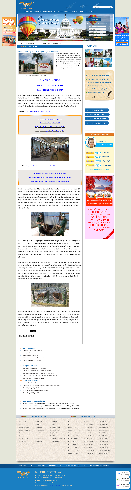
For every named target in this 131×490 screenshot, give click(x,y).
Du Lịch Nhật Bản (54, 424)
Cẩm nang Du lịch (55, 465)
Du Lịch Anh (22, 421)
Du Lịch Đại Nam (72, 447)
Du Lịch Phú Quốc (88, 441)
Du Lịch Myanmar (39, 436)
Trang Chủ (28, 11)
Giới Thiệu (37, 11)
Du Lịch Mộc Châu (104, 430)
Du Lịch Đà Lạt (72, 427)
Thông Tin (83, 11)
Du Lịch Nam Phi (39, 438)
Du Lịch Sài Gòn (103, 444)
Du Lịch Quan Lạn (73, 441)
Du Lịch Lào (53, 436)
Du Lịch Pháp (53, 421)
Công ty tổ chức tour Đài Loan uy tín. (32, 350)
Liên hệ (83, 465)
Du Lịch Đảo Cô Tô (89, 450)
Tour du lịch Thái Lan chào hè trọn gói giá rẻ (34, 368)
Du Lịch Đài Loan (39, 433)
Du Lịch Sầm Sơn (73, 438)
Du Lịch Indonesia (24, 436)
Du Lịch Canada (39, 421)
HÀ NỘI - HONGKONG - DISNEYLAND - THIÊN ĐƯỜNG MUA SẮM (40, 375)
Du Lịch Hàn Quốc (24, 427)
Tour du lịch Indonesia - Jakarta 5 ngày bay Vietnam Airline (38, 373)
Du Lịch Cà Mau (103, 453)
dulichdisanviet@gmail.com (101, 169)
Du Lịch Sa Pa (87, 421)
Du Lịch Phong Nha (73, 436)
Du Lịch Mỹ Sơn (103, 424)
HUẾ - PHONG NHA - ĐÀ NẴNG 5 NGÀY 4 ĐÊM (35, 390)
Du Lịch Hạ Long (72, 424)
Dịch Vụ (74, 11)
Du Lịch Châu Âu (23, 441)
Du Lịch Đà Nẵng (88, 424)
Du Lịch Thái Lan (23, 433)
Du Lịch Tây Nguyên (89, 436)
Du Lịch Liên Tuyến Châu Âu (57, 438)
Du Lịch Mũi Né (103, 433)
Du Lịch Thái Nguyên (104, 450)
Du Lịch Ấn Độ (54, 433)
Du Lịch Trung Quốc (24, 430)
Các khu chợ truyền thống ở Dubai (32, 360)
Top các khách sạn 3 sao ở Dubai (31, 355)
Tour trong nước (63, 11)
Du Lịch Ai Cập (38, 427)
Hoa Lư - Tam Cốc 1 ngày (29, 383)
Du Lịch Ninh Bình (73, 421)
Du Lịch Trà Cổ (103, 438)
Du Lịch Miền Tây (103, 427)
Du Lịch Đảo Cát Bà (89, 430)
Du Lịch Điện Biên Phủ (74, 430)
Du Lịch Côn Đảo (103, 441)
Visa (32, 465)
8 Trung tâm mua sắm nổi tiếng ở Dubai (33, 358)
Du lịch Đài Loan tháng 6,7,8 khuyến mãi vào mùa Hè (37, 370)
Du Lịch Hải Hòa (88, 438)
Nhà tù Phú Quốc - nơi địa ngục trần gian (52, 43)
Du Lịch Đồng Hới (88, 453)
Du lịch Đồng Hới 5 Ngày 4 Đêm (31, 393)
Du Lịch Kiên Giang (73, 456)
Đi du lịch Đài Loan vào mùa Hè (31, 353)
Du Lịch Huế (102, 421)
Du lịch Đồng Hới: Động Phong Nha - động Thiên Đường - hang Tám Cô (42, 385)
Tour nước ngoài (49, 11)
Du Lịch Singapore (39, 430)
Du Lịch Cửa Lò (72, 433)
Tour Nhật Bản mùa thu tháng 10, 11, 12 (33, 378)
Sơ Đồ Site (41, 465)
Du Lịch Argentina (54, 441)
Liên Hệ (91, 11)
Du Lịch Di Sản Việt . (55, 485)
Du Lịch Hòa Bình (73, 450)
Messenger (125, 486)
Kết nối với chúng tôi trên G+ (99, 465)
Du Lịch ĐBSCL (88, 447)
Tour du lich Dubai (24, 444)
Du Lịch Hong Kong (55, 430)
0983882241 (125, 480)
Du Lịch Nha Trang (104, 447)
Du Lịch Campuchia (55, 427)
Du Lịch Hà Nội (103, 436)
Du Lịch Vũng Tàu (88, 427)
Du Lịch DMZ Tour (88, 444)
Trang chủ (22, 465)
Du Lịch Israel (38, 424)
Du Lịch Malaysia (23, 438)
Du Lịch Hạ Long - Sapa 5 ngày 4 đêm (33, 388)
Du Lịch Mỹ (22, 424)
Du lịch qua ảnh (71, 465)
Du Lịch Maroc (38, 441)
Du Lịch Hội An (87, 433)
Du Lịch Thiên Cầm (73, 444)
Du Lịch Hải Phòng (73, 453)
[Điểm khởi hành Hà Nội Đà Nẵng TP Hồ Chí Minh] (97, 26)
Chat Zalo (125, 474)
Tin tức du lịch (35, 43)
